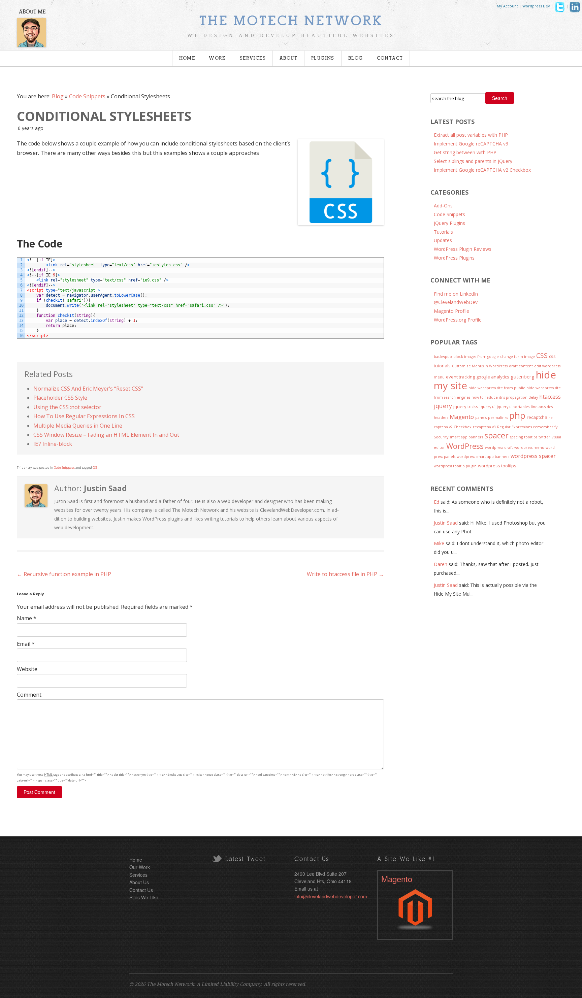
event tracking (460, 377)
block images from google (476, 356)
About (288, 58)
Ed (436, 502)
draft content (521, 366)
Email (26, 643)
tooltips (530, 437)
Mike (439, 543)
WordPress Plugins (454, 258)
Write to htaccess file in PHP (345, 574)
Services (253, 58)
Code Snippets (87, 96)
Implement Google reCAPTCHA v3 (471, 143)
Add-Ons (443, 205)
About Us (139, 882)
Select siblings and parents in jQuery (473, 161)
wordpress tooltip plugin (455, 466)
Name (26, 618)
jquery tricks (465, 406)
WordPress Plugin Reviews (462, 249)
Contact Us (141, 890)
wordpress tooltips (497, 466)
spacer (496, 435)
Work (217, 58)
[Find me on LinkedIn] (575, 8)
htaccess (550, 396)
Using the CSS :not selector (67, 407)
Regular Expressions (514, 427)
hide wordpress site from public (496, 388)
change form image (517, 356)
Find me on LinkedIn (456, 294)
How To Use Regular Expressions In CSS (84, 416)
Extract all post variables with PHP (471, 135)
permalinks (498, 417)
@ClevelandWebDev (456, 302)
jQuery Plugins (449, 223)
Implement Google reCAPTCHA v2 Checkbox (482, 170)
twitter (544, 437)
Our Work (139, 867)
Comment (29, 694)
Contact (390, 58)
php (517, 415)
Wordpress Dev (536, 5)
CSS (95, 467)
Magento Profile (451, 311)
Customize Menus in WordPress (480, 366)
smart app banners (466, 437)
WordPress (465, 446)
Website (27, 669)
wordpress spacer (533, 456)
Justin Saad (446, 523)
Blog (355, 58)
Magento (462, 417)
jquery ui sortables (513, 406)
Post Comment (39, 792)
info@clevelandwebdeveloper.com (330, 896)
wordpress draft (499, 447)
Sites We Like (143, 897)
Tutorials (443, 232)
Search (499, 98)
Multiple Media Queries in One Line (77, 425)
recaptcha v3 (484, 427)
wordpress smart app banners (483, 456)
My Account (507, 5)
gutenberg (523, 376)
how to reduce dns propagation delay (505, 397)
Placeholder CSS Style (60, 397)
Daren (440, 564)
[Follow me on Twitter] (559, 8)
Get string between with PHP (465, 152)
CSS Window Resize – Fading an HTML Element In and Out (106, 434)
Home (187, 58)
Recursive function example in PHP (64, 574)
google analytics (492, 377)
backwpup (443, 356)
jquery (443, 406)
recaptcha (537, 417)
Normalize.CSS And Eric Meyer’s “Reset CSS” (88, 388)
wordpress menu (529, 447)
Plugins (322, 58)
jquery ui (487, 406)
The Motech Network (291, 21)
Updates (443, 240)
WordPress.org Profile (458, 320)
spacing (516, 437)
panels (481, 417)
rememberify (545, 427)
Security (441, 437)
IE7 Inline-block (52, 443)
